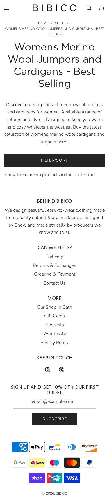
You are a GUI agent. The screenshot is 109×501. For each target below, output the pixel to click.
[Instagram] (47, 369)
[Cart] (101, 7)
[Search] (89, 7)
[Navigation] (6, 7)
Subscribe (54, 419)
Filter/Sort (54, 160)
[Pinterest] (61, 369)
